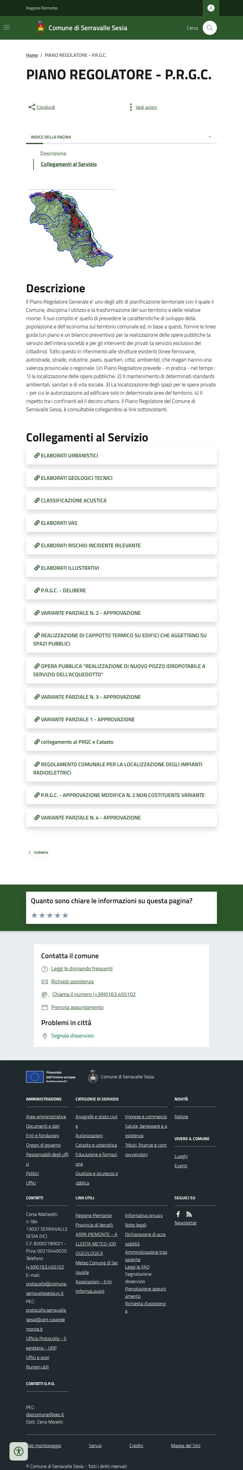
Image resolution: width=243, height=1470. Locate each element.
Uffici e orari (37, 1357)
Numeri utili (37, 1366)
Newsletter (186, 1222)
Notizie (181, 1116)
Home (32, 55)
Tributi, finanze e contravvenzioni (146, 1149)
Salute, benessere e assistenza (146, 1130)
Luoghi (181, 1156)
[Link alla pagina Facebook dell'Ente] (178, 1214)
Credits (136, 1445)
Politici (32, 1173)
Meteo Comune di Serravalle (97, 1267)
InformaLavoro (90, 1291)
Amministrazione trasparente (146, 1255)
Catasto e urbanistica (96, 1144)
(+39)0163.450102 (45, 1266)
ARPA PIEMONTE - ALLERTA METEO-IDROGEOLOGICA (96, 1244)
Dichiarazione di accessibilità (145, 1239)
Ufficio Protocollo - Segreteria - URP (46, 1343)
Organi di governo (43, 1144)
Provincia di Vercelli (94, 1224)
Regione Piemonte (41, 8)
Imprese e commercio (146, 1116)
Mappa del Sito (185, 1445)
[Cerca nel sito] (207, 28)
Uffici (31, 1182)
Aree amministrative (46, 1116)
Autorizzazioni (89, 1135)
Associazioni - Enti (94, 1281)
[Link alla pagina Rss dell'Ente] (189, 1214)
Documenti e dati (43, 1125)
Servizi (95, 1445)
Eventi (181, 1165)
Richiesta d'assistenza (145, 1307)
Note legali (135, 1224)
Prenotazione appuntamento (145, 1292)
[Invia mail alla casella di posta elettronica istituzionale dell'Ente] (47, 1288)
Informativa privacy (144, 1215)
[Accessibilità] (18, 1451)
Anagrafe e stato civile (96, 1121)
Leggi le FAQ (137, 1266)
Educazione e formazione (96, 1159)
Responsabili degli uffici (47, 1159)
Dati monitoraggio (43, 1445)
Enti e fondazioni (42, 1135)
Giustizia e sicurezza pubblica (97, 1178)
